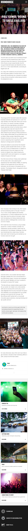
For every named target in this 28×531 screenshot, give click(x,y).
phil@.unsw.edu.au (9, 368)
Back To (9, 525)
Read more (4, 500)
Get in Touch (4, 408)
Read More (4, 439)
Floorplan (9, 511)
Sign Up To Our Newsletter (14, 518)
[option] (14, 333)
